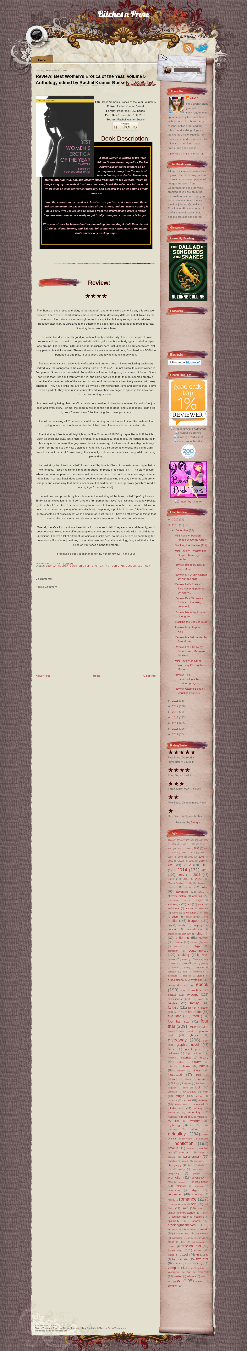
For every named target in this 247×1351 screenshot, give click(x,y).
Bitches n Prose (123, 13)
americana (173, 900)
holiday (196, 1061)
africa (201, 892)
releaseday (174, 1190)
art (189, 904)
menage (203, 1100)
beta (206, 917)
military (198, 1108)
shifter (171, 1212)
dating (187, 967)
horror (187, 1066)
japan (187, 1083)
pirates (190, 1165)
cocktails (178, 946)
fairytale (173, 1003)
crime (184, 963)
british (181, 925)
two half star (180, 1259)
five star (174, 1016)
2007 (170, 860)
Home (42, 59)
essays (172, 994)
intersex (189, 1079)
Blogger (195, 822)
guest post (192, 1049)
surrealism (177, 1238)
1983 (197, 840)
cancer (172, 929)
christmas (177, 942)
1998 (174, 852)
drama (200, 975)
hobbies (180, 1062)
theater (172, 1246)
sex (147, 566)
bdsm (73, 566)
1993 (170, 848)
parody (185, 1161)
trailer (171, 1254)
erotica (97, 566)
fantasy (173, 1007)
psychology (198, 1177)
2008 (181, 860)
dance (175, 967)
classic (194, 942)
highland (172, 1058)
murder (185, 1116)
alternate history (177, 896)
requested (175, 1194)
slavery (204, 1213)
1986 (174, 844)
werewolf (203, 1271)
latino (185, 1088)
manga (199, 1096)
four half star (179, 1021)
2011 (171, 865)
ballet (206, 913)
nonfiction (184, 1143)
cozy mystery (201, 959)
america (197, 895)
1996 (196, 848)
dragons (187, 976)
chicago (186, 933)
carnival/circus (194, 929)
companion (173, 951)
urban (177, 1263)
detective (172, 972)
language (172, 1088)
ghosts (194, 1035)
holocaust (172, 1066)
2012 (175, 734)
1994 (179, 848)
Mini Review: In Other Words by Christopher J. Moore (191, 665)
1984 (206, 840)
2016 (175, 711)
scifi (193, 1204)
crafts (174, 963)
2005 (190, 857)
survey (189, 1238)
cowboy (186, 959)
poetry (181, 1169)
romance (188, 1199)
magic (179, 1096)
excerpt (192, 994)
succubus (191, 1229)
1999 (183, 852)
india (198, 1074)
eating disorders (178, 985)
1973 (188, 840)
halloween (173, 1053)
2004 (180, 857)
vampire (173, 1268)
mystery (195, 1120)
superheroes (201, 1233)
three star (175, 1250)
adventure (182, 891)
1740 (170, 840)
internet (172, 1079)
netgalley (177, 1133)
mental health (181, 1104)
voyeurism (173, 1272)
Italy (176, 1083)
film (175, 1012)
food (196, 1016)
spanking (199, 1216)
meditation (172, 1100)
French (192, 1026)
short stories (187, 1212)
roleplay (171, 1200)
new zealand (202, 1139)
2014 (175, 723)
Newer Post (43, 675)
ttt (197, 1254)
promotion (175, 1177)
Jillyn (194, 98)
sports (196, 1220)
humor (203, 1066)
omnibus (191, 1148)
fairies (201, 999)
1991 (193, 844)
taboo (171, 1241)
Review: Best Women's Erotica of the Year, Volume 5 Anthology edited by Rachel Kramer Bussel (91, 79)
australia (203, 908)
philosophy (199, 1161)
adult (204, 887)
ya (179, 1280)
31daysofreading (176, 883)
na (191, 1125)
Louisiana (172, 1092)
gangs (181, 1031)
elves (183, 990)
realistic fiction (199, 1181)
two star (202, 1259)
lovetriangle (189, 1091)
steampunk (174, 1229)
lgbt (141, 566)
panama (171, 1157)
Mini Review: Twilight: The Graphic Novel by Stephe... (190, 555)
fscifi (203, 1027)
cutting (197, 963)
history (203, 1057)
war (188, 1272)
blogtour (194, 921)
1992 (202, 844)
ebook (202, 984)
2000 (193, 852)
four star (117, 566)
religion (195, 1190)
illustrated (175, 1074)
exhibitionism (175, 999)
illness (196, 1070)
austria (175, 913)
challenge (172, 934)
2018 (175, 700)
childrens (182, 938)
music (200, 1116)
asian (201, 904)
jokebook (200, 1083)
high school (193, 1053)
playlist (201, 1165)
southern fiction (180, 1216)
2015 (175, 717)
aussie (189, 908)
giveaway (177, 1039)
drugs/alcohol (176, 979)
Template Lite (61, 1331)
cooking (183, 955)
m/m (205, 1091)
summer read (181, 1233)
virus (190, 1268)
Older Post (149, 675)
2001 (202, 852)
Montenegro (173, 1112)
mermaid (199, 1104)
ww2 (170, 1281)
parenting (172, 1161)
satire (183, 1204)
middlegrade (175, 1108)
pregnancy (173, 1173)
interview (203, 1079)
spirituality (173, 1221)
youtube (199, 1281)
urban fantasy (193, 1263)
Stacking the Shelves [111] (191, 621)
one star (184, 1152)
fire (182, 1012)
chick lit (85, 566)
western (178, 1276)
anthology (61, 566)
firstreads (195, 1012)
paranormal (191, 1156)
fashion (192, 1007)
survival (201, 1238)
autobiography (190, 912)
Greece (172, 1049)
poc (169, 1169)
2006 (201, 856)
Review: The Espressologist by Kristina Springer (187, 679)
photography (175, 1165)
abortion (201, 883)
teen (183, 1242)
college (196, 946)
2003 (170, 857)
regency (199, 1186)
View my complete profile (186, 154)
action (188, 887)
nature (194, 1129)
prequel (196, 1173)
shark (201, 1208)
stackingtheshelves (182, 1225)
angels (199, 900)
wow (203, 1276)
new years (187, 1139)
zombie (172, 1285)
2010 (202, 860)
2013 (175, 728)
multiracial (172, 1117)
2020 (175, 519)
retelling (197, 1194)
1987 (183, 844)
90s (190, 883)
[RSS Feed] (188, 48)
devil (185, 972)
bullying (197, 925)
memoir (186, 1100)
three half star (191, 1246)
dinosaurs (172, 976)
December (182, 530)
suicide (204, 1229)
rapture (181, 1182)
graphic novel (188, 1045)
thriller (198, 1250)
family (194, 1003)
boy (170, 925)
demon (200, 967)
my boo (173, 1120)
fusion (170, 1031)
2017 (175, 706)
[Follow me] (201, 48)
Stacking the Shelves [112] (191, 545)
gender (131, 566)
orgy (202, 1152)
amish (187, 900)
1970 (179, 840)
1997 (206, 848)
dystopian (197, 979)
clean (205, 942)
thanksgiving (198, 1242)
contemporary (198, 950)
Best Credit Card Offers (93, 1328)
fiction (204, 1007)
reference (181, 1186)
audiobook (173, 908)
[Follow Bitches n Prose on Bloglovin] (184, 364)
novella (173, 1148)
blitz (175, 921)
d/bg (206, 963)
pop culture (198, 1169)
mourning (194, 1112)
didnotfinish (198, 972)
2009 (191, 860)
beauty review (193, 917)
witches (191, 1276)
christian (203, 937)
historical (185, 1057)
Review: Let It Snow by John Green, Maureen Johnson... (190, 651)
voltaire (201, 1268)
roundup (172, 1204)
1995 (187, 848)
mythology (174, 1125)
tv (207, 1254)
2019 (49, 566)
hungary (181, 1071)
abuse (171, 887)
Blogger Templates (43, 1328)
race (170, 1181)
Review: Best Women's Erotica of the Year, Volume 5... (189, 602)
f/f (106, 566)
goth (205, 1040)
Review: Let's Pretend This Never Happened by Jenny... (190, 588)
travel (184, 1254)
